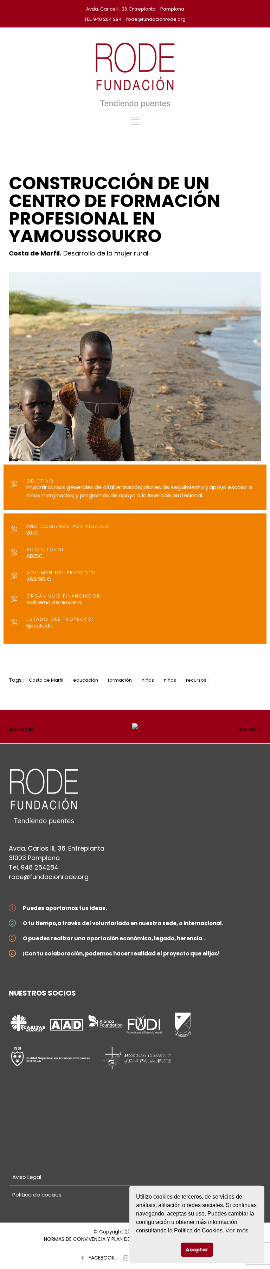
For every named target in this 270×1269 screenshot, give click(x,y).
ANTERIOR (21, 729)
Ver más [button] (237, 1230)
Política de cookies (37, 1194)
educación (85, 680)
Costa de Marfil (46, 680)
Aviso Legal (26, 1177)
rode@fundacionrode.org (49, 876)
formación (120, 680)
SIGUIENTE (249, 729)
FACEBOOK (102, 1257)
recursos (196, 680)
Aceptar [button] (197, 1249)
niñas (148, 680)
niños (170, 680)
